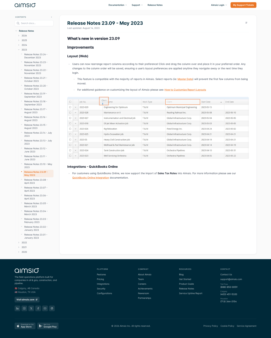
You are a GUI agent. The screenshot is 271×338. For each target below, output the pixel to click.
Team (141, 279)
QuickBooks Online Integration (90, 177)
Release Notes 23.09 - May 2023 (36, 173)
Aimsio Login (217, 5)
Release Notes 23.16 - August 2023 (35, 118)
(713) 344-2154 (228, 301)
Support (136, 5)
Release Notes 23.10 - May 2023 (38, 166)
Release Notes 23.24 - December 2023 (35, 56)
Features (101, 274)
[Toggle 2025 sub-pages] (18, 40)
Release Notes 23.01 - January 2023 (35, 236)
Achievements (145, 288)
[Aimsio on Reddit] (52, 308)
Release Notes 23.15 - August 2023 (35, 126)
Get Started (185, 279)
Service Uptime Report (190, 293)
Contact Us (226, 274)
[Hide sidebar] (51, 17)
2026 (24, 35)
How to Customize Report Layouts (185, 89)
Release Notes (155, 5)
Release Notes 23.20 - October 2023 (35, 87)
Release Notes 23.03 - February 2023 (36, 220)
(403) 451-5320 (228, 294)
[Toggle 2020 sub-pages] (18, 252)
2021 (24, 247)
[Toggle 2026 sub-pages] (18, 35)
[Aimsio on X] (31, 308)
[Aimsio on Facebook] (38, 308)
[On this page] (246, 23)
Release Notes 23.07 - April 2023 (35, 189)
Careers (142, 284)
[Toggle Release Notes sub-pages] (16, 31)
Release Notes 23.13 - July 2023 (38, 142)
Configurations (104, 293)
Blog (181, 274)
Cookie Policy (227, 326)
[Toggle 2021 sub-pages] (18, 247)
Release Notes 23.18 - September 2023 (35, 103)
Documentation (116, 5)
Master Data (185, 79)
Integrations (103, 284)
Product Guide (186, 284)
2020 (24, 252)
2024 (24, 45)
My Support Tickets (243, 5)
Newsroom (143, 293)
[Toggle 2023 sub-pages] (18, 50)
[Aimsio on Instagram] (24, 308)
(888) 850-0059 (228, 287)
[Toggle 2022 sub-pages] (18, 242)
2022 (24, 242)
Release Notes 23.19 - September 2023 (35, 95)
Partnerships (144, 298)
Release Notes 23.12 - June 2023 (35, 150)
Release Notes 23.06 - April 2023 (35, 197)
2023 (24, 49)
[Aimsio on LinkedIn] (17, 308)
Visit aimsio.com (25, 299)
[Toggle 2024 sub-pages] (18, 45)
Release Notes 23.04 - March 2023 (36, 213)
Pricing (100, 279)
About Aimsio (144, 274)
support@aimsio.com (231, 279)
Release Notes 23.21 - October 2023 (35, 79)
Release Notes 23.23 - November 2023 (35, 64)
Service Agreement (246, 326)
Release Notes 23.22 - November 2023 (35, 71)
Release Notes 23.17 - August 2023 (35, 111)
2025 (24, 40)
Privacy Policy (210, 326)
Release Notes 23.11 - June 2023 (35, 158)
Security (101, 288)
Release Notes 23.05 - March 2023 (36, 205)
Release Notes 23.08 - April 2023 (36, 181)
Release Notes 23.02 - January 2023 (35, 228)
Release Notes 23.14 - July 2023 (38, 134)
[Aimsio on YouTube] (45, 308)
